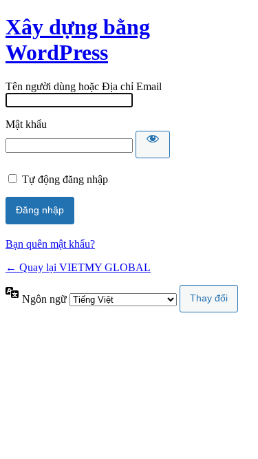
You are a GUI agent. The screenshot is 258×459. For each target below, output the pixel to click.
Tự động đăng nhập (65, 179)
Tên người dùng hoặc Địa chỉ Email (84, 86)
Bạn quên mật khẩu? (50, 244)
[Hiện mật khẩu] (153, 144)
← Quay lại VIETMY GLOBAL (78, 267)
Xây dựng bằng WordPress (78, 39)
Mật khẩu (26, 124)
